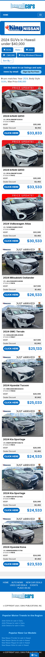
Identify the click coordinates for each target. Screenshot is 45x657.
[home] (22, 6)
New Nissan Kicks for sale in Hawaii (15, 645)
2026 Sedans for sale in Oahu (13, 625)
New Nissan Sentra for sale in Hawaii (16, 640)
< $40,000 (10, 55)
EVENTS (34, 585)
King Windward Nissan (31, 55)
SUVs (8, 49)
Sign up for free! (31, 72)
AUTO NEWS (17, 582)
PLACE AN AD (24, 588)
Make (18, 49)
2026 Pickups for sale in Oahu (13, 623)
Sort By (6, 60)
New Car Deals (34, 582)
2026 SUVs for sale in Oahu (12, 620)
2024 (30, 49)
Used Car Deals (18, 585)
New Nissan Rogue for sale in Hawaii (16, 643)
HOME (5, 15)
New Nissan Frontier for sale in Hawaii (16, 638)
